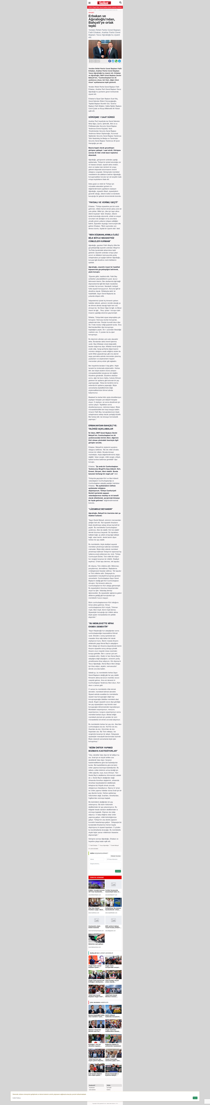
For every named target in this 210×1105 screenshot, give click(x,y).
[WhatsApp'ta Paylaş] (116, 61)
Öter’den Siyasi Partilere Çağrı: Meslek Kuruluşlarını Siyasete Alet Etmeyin (96, 908)
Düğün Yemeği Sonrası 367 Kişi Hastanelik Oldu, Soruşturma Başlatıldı (97, 891)
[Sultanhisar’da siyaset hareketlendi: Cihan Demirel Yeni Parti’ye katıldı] (113, 902)
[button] (89, 3)
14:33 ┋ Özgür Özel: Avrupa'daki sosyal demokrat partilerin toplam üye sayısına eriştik (112, 7)
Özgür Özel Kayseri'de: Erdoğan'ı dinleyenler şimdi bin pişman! (97, 981)
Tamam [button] (195, 1098)
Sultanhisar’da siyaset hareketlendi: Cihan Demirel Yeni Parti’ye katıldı (113, 908)
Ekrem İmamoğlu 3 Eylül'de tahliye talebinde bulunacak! (112, 1074)
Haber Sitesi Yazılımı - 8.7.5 (112, 1103)
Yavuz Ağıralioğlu (104, 845)
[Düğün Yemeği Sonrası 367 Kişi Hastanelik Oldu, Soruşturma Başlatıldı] (97, 884)
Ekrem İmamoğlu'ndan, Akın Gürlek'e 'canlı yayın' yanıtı (97, 1016)
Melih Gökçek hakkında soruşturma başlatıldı (112, 1016)
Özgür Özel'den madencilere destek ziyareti (112, 1030)
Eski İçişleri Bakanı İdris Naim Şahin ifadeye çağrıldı (95, 1074)
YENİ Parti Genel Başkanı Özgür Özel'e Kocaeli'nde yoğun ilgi (96, 995)
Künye (108, 1089)
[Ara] (120, 2)
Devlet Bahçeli (115, 845)
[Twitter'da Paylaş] (113, 61)
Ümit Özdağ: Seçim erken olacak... (112, 981)
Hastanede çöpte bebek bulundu (94, 926)
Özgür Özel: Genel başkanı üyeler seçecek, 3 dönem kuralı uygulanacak (95, 966)
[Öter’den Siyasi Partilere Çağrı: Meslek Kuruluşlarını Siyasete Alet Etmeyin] (97, 902)
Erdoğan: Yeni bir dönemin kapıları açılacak (95, 1045)
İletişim (108, 1087)
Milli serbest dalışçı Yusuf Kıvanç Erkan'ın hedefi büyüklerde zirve (113, 926)
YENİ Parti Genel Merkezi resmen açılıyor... (111, 995)
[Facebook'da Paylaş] (109, 61)
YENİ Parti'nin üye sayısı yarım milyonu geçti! (96, 1059)
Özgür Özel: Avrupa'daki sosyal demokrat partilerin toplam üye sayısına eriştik (112, 966)
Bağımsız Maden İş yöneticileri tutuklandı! (113, 1045)
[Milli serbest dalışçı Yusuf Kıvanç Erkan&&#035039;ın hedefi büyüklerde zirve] (113, 920)
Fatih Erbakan (93, 845)
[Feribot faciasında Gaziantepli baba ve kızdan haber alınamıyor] (113, 884)
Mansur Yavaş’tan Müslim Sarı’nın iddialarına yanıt (95, 1030)
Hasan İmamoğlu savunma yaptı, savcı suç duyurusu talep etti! (112, 1059)
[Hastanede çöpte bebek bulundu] (97, 920)
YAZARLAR (91, 1087)
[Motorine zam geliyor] (97, 938)
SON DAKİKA (92, 1089)
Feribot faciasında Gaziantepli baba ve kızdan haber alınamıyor (112, 891)
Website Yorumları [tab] (116, 856)
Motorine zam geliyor (96, 944)
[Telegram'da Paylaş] (119, 61)
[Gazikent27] (104, 2)
